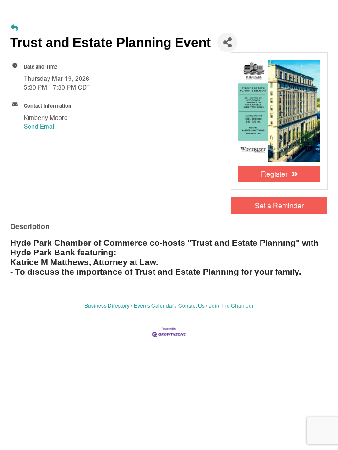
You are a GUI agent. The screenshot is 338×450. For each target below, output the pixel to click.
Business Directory (106, 305)
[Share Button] (227, 42)
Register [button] (274, 174)
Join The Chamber (231, 305)
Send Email (39, 126)
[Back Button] (14, 27)
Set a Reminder (279, 205)
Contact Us (191, 305)
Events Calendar (154, 305)
